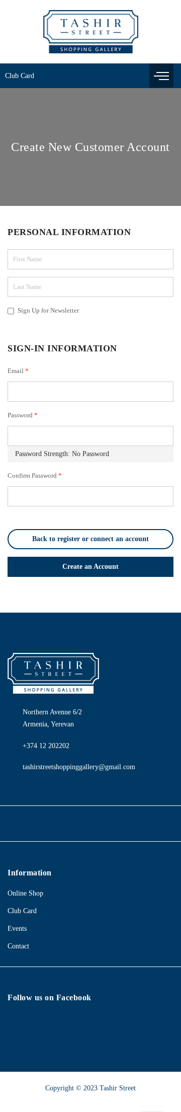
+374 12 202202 (46, 746)
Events (17, 928)
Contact (18, 946)
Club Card (19, 76)
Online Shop (25, 893)
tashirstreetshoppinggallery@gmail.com (79, 767)
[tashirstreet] (90, 32)
